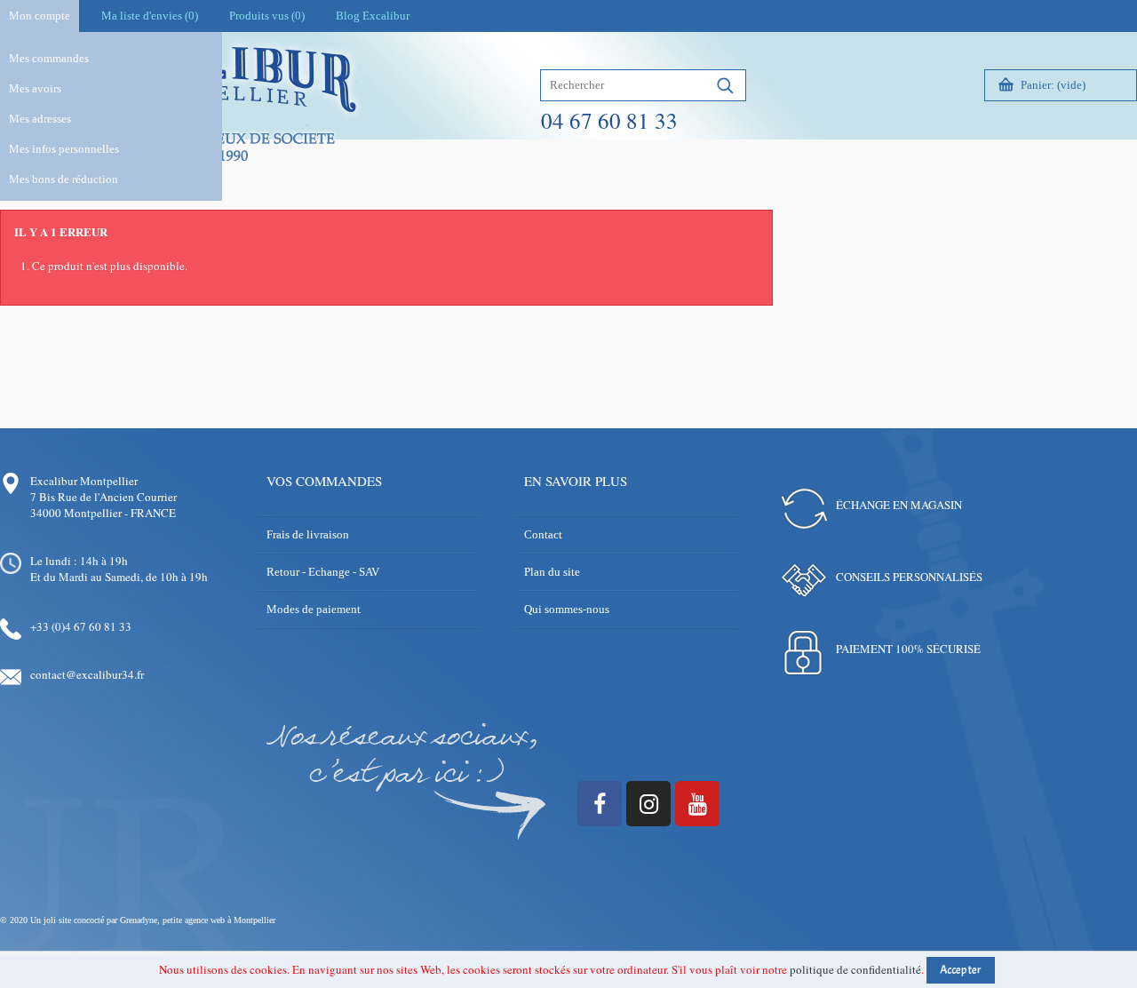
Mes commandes (49, 58)
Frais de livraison (307, 534)
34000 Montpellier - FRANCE (103, 513)
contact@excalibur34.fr (87, 674)
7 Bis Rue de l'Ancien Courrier (103, 497)
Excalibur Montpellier (84, 481)
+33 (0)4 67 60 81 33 (80, 626)
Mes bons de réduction (63, 179)
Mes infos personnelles (64, 148)
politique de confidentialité (855, 969)
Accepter (961, 970)
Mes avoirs (35, 88)
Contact (543, 534)
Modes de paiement (313, 609)
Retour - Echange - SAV (322, 571)
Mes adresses (40, 118)
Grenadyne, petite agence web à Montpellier (197, 920)
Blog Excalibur (372, 15)
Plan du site (552, 571)
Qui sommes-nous (566, 609)
